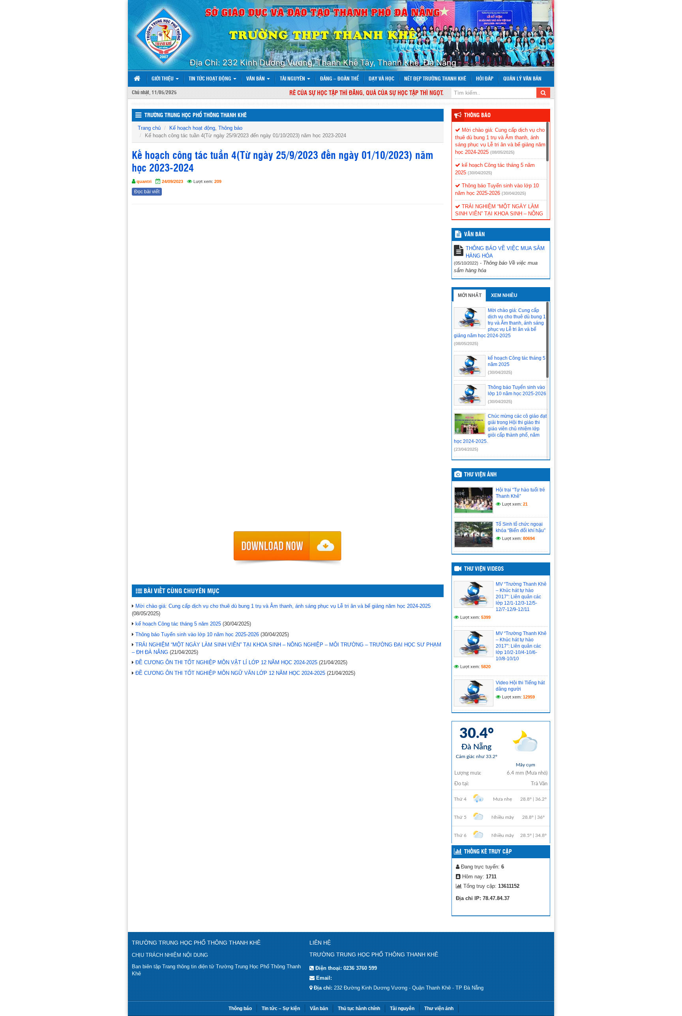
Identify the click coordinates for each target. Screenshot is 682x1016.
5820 (486, 666)
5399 (486, 617)
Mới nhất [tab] (470, 295)
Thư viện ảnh (480, 475)
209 (217, 181)
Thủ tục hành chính (359, 1008)
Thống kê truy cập (488, 852)
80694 (529, 538)
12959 (529, 697)
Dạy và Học (381, 79)
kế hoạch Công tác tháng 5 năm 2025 (178, 624)
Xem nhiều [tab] (504, 295)
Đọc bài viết (146, 191)
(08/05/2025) (502, 152)
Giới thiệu (163, 79)
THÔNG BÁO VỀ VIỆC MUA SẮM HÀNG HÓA (505, 252)
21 (525, 504)
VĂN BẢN (474, 234)
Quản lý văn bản (522, 79)
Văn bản (256, 79)
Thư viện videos (484, 569)
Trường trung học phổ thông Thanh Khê (195, 115)
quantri (144, 181)
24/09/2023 (172, 181)
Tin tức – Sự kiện (281, 1008)
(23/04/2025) (466, 449)
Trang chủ (149, 128)
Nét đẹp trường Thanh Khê (435, 79)
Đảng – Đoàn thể (339, 79)
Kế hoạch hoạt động (192, 128)
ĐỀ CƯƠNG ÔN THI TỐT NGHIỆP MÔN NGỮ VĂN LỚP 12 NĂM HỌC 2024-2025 (230, 673)
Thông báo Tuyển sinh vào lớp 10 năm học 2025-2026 (197, 634)
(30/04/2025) (480, 172)
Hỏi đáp (484, 79)
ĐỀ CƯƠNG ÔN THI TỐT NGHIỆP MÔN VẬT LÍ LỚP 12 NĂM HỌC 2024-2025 (226, 662)
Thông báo (230, 128)
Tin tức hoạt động (210, 79)
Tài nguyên (293, 79)
